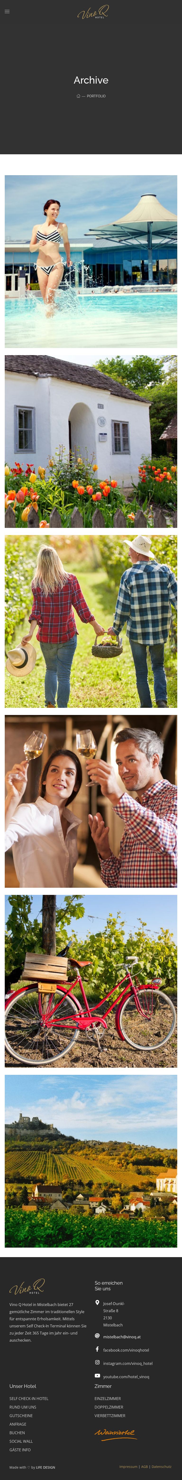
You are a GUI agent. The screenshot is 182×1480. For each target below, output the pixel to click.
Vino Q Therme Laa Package (51, 186)
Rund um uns (22, 1407)
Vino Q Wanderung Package (51, 1086)
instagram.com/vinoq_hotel (128, 1363)
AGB (144, 1466)
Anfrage (17, 1424)
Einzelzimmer (108, 1398)
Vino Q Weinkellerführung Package (60, 726)
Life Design (45, 1467)
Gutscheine (21, 1415)
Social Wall (21, 1441)
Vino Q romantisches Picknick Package (65, 546)
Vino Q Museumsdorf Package (54, 366)
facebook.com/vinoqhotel (126, 1350)
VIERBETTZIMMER (110, 1415)
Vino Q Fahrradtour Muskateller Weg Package (74, 906)
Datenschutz (162, 1466)
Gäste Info (20, 1449)
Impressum (128, 1466)
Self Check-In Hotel (28, 1398)
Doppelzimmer (109, 1407)
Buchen (17, 1432)
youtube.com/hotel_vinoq (126, 1376)
